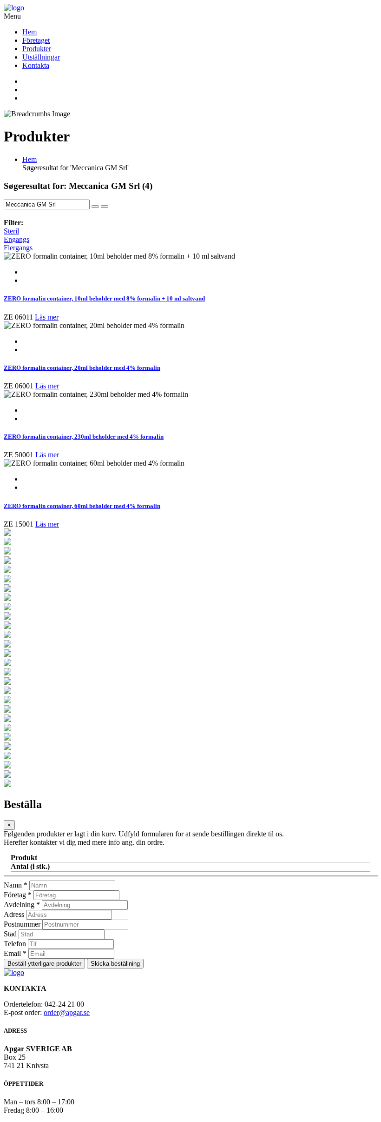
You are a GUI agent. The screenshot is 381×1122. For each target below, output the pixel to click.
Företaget (36, 40)
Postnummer (22, 924)
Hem (29, 32)
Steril (11, 231)
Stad (10, 934)
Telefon (15, 944)
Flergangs (18, 248)
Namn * (15, 885)
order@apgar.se (67, 1012)
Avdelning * (22, 904)
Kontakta (35, 65)
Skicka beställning (115, 963)
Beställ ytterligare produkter (44, 963)
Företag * (18, 895)
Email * (15, 953)
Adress (14, 914)
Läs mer (47, 317)
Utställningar (41, 57)
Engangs (16, 239)
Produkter (36, 49)
